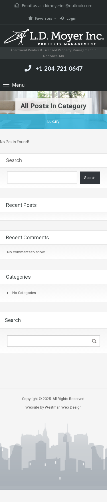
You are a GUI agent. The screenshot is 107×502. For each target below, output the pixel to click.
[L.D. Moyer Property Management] (54, 38)
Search (14, 160)
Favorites (43, 18)
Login (71, 18)
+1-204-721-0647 (58, 68)
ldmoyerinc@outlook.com (68, 5)
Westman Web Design (63, 407)
